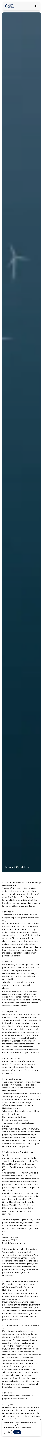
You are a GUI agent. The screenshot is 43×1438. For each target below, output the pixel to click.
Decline (8, 1432)
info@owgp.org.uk (16, 1243)
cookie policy (26, 1427)
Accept (17, 1432)
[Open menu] (35, 6)
